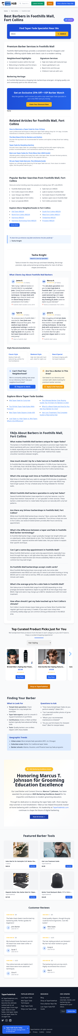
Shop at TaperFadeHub (49, 1001)
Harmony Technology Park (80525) (24, 221)
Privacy (35, 1032)
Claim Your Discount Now (39, 104)
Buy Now (20, 677)
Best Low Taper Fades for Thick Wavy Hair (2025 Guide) (29, 153)
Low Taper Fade (26, 998)
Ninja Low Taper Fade (28, 1009)
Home (6, 11)
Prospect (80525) (48, 221)
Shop (50, 3)
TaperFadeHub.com (61, 807)
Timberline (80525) (49, 218)
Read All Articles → (39, 817)
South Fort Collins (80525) (51, 211)
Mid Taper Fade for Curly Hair (19, 400)
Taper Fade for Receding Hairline (21, 145)
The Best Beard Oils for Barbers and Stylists (25, 137)
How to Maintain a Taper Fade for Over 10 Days (27, 129)
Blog (42, 998)
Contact (48, 1032)
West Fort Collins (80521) (51, 215)
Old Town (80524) (18, 211)
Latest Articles (38, 3)
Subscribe (71, 1011)
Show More (14, 225)
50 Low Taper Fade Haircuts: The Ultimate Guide (27, 161)
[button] (70, 654)
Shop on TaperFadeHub (39, 686)
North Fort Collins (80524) (21, 215)
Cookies (41, 1032)
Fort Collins (14, 11)
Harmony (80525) (18, 218)
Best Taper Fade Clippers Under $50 (22, 413)
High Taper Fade (27, 1006)
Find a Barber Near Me (65, 3)
